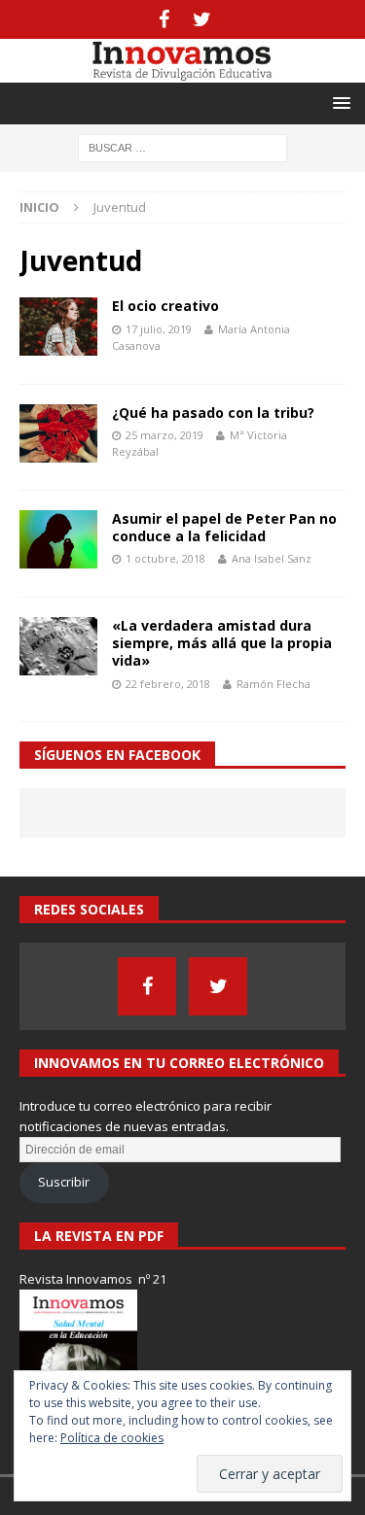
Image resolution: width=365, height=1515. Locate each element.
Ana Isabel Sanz (271, 558)
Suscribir (64, 1181)
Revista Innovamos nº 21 (92, 1279)
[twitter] (202, 19)
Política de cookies (112, 1437)
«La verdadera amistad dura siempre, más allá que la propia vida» (222, 643)
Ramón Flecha (273, 683)
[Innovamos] (182, 71)
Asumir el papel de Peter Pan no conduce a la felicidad (224, 527)
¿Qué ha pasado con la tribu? (213, 412)
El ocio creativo (165, 305)
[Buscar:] (182, 146)
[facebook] (164, 19)
